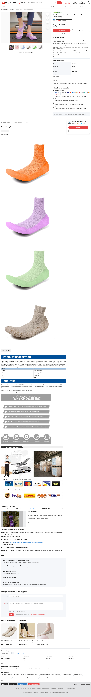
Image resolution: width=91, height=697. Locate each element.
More (2, 680)
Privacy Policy (65, 692)
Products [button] (23, 2)
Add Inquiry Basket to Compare (26, 52)
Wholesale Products (45, 688)
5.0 (74, 123)
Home (2, 9)
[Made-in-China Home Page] (8, 2)
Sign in (88, 3)
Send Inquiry (62, 30)
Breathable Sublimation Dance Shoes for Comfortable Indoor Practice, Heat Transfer (27, 642)
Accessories (48, 661)
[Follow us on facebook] (79, 684)
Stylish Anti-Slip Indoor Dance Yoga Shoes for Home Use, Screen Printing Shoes (44, 642)
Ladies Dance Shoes (6, 677)
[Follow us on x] (81, 684)
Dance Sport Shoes (78, 674)
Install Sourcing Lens (34, 684)
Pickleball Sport (71, 656)
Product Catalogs (20, 653)
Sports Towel (40, 542)
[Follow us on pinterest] (87, 684)
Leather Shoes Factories (32, 674)
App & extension (73, 6)
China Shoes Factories (7, 674)
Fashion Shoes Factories (19, 674)
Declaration (59, 692)
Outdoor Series (71, 661)
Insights (73, 688)
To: (8, 600)
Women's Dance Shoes (28, 9)
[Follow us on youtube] (85, 684)
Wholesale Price (53, 688)
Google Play (13, 684)
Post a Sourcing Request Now (38, 614)
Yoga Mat (34, 542)
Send (11, 614)
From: (7, 596)
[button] (55, 2)
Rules (89, 6)
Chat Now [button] (81, 30)
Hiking (2, 656)
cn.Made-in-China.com (58, 689)
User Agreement (53, 692)
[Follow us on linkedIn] (89, 684)
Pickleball (29, 542)
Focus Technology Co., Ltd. (36, 692)
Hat (21, 542)
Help (66, 6)
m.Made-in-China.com (49, 689)
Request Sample (74, 33)
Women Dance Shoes (67, 674)
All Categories (6, 6)
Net (24, 658)
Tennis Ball (17, 542)
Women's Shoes (19, 9)
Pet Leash (25, 542)
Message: (7, 603)
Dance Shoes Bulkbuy (45, 677)
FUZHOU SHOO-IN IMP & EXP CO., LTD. (64, 19)
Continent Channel (61, 688)
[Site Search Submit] (59, 2)
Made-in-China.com (39, 689)
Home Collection (71, 658)
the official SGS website (33, 508)
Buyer (59, 6)
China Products (25, 688)
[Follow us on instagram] (83, 684)
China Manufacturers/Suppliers (35, 688)
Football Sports (49, 656)
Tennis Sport (26, 656)
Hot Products (18, 688)
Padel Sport (48, 658)
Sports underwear (5, 658)
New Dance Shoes (56, 674)
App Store (4, 684)
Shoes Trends (35, 677)
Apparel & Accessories (9, 9)
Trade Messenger (22, 684)
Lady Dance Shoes (17, 677)
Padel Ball (12, 542)
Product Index (68, 688)
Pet (2, 661)
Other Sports (26, 661)
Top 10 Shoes (26, 677)
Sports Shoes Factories (45, 674)
